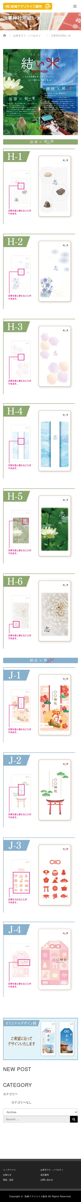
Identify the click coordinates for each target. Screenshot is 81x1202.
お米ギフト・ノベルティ (51, 1170)
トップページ (9, 1170)
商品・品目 (8, 1180)
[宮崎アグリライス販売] (27, 6)
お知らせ (7, 1175)
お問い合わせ (46, 1180)
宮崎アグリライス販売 (36, 1196)
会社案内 (44, 1175)
